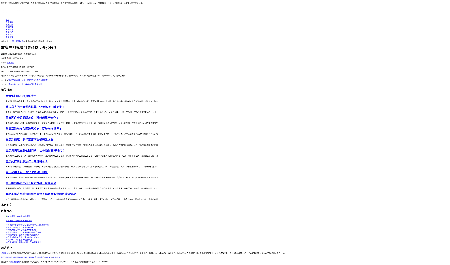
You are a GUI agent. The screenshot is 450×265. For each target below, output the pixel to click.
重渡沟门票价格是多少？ (21, 96)
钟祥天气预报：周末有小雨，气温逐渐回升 (23, 242)
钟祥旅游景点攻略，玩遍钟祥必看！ (21, 228)
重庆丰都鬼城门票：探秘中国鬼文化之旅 (25, 84)
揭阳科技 (9, 27)
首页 (7, 20)
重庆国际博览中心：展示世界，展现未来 (31, 183)
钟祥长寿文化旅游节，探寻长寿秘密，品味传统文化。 (28, 225)
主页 (12, 41)
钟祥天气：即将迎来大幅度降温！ (20, 240)
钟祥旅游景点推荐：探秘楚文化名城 (21, 230)
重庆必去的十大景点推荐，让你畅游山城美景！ (35, 106)
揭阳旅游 (9, 34)
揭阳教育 (9, 30)
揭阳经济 (9, 25)
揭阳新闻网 (15, 262)
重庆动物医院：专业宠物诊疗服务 (27, 172)
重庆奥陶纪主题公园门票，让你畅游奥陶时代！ (35, 150)
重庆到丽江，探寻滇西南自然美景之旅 (29, 139)
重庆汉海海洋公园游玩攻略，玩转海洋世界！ (34, 128)
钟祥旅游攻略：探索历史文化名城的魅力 (22, 235)
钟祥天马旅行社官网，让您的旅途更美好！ (23, 237)
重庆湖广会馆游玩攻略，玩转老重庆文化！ (32, 117)
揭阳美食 (9, 37)
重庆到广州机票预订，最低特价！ (27, 161)
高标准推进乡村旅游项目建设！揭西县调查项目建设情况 (41, 194)
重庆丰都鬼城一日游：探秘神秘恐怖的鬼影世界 (28, 80)
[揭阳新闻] (18, 16)
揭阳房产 (9, 32)
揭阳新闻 (9, 22)
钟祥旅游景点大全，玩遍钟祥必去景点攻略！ (24, 232)
